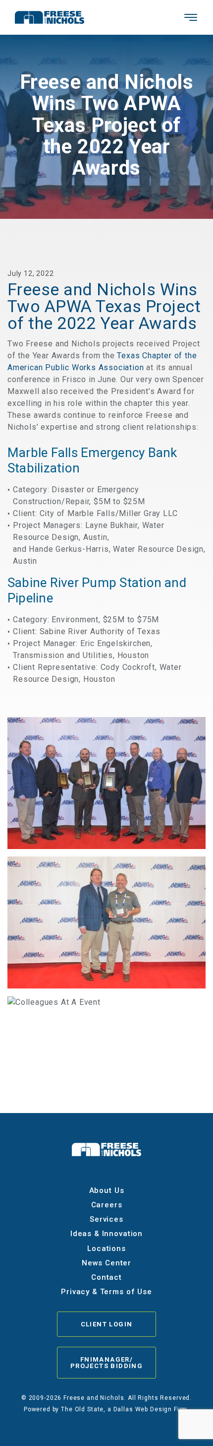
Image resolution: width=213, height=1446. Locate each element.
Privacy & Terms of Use (106, 1291)
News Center (106, 1262)
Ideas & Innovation (106, 1233)
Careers (106, 1204)
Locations (106, 1248)
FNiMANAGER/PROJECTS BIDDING (106, 1363)
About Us (106, 1190)
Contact (106, 1277)
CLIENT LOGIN (107, 1324)
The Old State (82, 1409)
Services (106, 1219)
